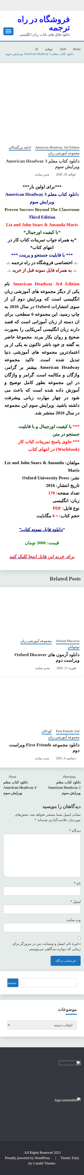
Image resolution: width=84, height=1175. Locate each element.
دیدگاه (75, 831)
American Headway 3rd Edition (57, 147)
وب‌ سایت (73, 920)
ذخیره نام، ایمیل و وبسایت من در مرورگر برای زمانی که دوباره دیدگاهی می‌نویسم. (46, 946)
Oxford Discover (68, 641)
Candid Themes (44, 1163)
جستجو (12, 983)
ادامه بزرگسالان (20, 147)
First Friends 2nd (68, 731)
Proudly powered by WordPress (28, 1158)
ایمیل (75, 902)
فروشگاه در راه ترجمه (43, 23)
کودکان (47, 731)
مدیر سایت (42, 174)
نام (77, 883)
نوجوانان (74, 647)
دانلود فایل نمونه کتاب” (41, 529)
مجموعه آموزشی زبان (64, 153)
